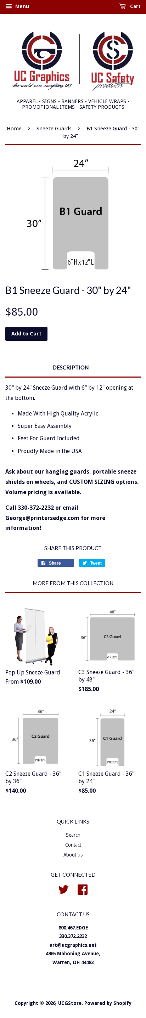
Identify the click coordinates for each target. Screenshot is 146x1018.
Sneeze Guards (54, 128)
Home (14, 128)
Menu (21, 6)
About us (73, 855)
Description (70, 367)
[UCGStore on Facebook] (82, 889)
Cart (135, 6)
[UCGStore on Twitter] (63, 889)
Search (73, 835)
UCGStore (70, 1003)
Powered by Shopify (107, 1003)
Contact (73, 845)
